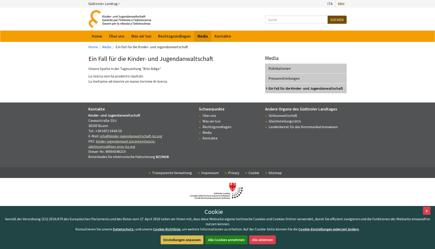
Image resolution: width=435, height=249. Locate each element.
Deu (341, 3)
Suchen (337, 19)
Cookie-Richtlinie (166, 229)
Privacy (233, 172)
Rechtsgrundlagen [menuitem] (174, 36)
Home (93, 47)
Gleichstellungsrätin (285, 121)
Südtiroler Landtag (103, 3)
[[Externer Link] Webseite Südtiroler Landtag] (217, 190)
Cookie (254, 172)
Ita (330, 3)
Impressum (210, 172)
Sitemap (275, 172)
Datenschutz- (124, 229)
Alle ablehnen (262, 239)
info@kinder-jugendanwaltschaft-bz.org (131, 136)
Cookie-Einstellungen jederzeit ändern (328, 229)
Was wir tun (211, 121)
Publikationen (279, 68)
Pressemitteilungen (284, 78)
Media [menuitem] (203, 36)
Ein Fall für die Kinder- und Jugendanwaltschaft (305, 88)
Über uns (209, 115)
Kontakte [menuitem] (223, 36)
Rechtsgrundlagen (217, 126)
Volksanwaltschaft (283, 115)
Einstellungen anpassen (182, 239)
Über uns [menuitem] (116, 36)
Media (106, 47)
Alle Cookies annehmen (226, 239)
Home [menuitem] (97, 36)
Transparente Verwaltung (172, 172)
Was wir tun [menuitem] (141, 36)
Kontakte (210, 138)
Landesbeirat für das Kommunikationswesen (303, 126)
